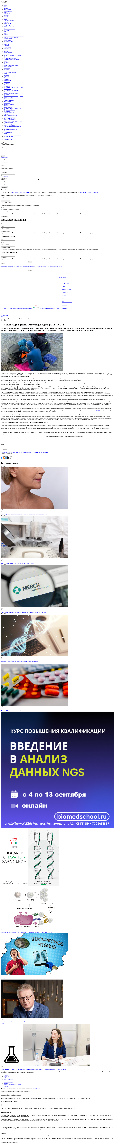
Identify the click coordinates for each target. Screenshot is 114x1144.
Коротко (6, 16)
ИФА (5, 61)
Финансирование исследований (12, 135)
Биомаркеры (7, 43)
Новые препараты (8, 98)
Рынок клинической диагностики (13, 121)
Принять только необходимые (8, 1091)
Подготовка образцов (9, 110)
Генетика (6, 51)
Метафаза (6, 83)
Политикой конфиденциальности (89, 192)
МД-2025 (6, 76)
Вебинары (6, 45)
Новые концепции (8, 97)
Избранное (6, 62)
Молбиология (7, 89)
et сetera (6, 34)
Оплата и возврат (8, 1082)
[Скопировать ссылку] (10, 458)
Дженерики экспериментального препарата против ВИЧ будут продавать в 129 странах (24, 612)
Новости (6, 5)
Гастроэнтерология (9, 50)
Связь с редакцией (8, 1079)
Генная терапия (8, 52)
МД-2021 (6, 73)
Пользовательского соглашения (20, 192)
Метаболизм (7, 82)
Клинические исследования (11, 72)
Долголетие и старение (10, 58)
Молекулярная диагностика (11, 90)
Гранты (6, 8)
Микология (7, 86)
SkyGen (98, 410)
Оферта (6, 1083)
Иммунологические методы (11, 65)
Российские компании (10, 117)
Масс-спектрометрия (9, 77)
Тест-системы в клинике (10, 129)
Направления (7, 91)
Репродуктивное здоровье (10, 115)
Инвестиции (7, 68)
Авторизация (31, 314)
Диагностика (7, 56)
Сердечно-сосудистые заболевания (13, 124)
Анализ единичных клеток (11, 37)
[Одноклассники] (4, 458)
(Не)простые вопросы (9, 29)
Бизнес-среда (7, 23)
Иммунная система (9, 63)
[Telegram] (6, 458)
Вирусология (7, 48)
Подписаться (4, 459)
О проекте (6, 1075)
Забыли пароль (5, 157)
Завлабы (3, 1023)
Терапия (6, 128)
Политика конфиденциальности (12, 1084)
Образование (7, 9)
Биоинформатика (8, 41)
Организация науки (9, 104)
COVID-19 (6, 30)
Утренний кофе (8, 132)
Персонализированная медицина (12, 108)
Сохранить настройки (6, 1142)
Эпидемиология (8, 139)
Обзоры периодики (9, 25)
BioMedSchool (51, 308)
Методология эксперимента (11, 84)
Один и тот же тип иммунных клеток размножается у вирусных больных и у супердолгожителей (26, 932)
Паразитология (8, 107)
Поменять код (4, 176)
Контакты (6, 1076)
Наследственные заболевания (11, 93)
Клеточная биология (9, 70)
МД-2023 (6, 75)
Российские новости (9, 118)
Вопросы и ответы (9, 20)
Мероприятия (7, 80)
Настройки (26, 1091)
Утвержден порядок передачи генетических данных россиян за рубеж (19, 661)
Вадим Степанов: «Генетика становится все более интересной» (17, 1022)
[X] (8, 458)
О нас (57, 308)
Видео (5, 18)
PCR (5, 31)
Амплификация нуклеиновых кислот (13, 36)
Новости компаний (9, 26)
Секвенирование (8, 122)
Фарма (5, 133)
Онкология (7, 103)
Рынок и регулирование (10, 119)
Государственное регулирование (12, 55)
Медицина (6, 79)
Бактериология (8, 38)
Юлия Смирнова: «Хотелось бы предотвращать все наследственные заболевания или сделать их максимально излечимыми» (34, 1069)
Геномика (6, 54)
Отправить (3, 257)
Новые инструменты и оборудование (13, 96)
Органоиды (7, 105)
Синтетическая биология (10, 125)
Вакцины (6, 44)
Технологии (7, 131)
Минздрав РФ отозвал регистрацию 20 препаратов (14, 710)
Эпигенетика (7, 137)
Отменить (15, 1142)
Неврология (7, 94)
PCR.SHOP (7, 12)
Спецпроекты (7, 13)
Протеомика (7, 111)
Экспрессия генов (8, 136)
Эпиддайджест (8, 11)
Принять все (20, 1091)
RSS (5, 1078)
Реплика (6, 19)
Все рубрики (62, 277)
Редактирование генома (10, 112)
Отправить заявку (5, 231)
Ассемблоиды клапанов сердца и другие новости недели (16, 978)
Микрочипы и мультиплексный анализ (14, 87)
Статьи (5, 6)
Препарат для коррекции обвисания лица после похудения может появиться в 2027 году (24, 514)
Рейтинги (6, 22)
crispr (5, 33)
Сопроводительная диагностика (12, 126)
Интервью (6, 15)
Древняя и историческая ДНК (12, 59)
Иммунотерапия (8, 66)
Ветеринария (7, 47)
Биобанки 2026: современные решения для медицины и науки (17, 563)
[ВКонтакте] (1, 458)
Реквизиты (6, 1086)
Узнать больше (36, 1088)
